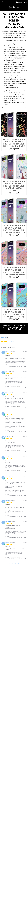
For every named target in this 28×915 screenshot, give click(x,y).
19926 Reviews (11, 341)
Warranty (22, 327)
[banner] (14, 7)
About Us (10, 325)
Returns (16, 325)
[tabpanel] (14, 457)
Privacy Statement (13, 327)
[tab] (3, 348)
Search (5, 325)
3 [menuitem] (15, 563)
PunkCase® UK (17, 332)
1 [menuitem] (12, 563)
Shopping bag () (22, 2)
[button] (8, 365)
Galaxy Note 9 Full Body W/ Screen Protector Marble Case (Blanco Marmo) (14, 186)
